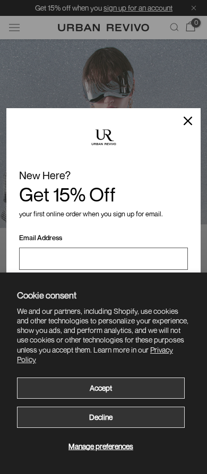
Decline (101, 417)
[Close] (188, 121)
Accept (101, 387)
